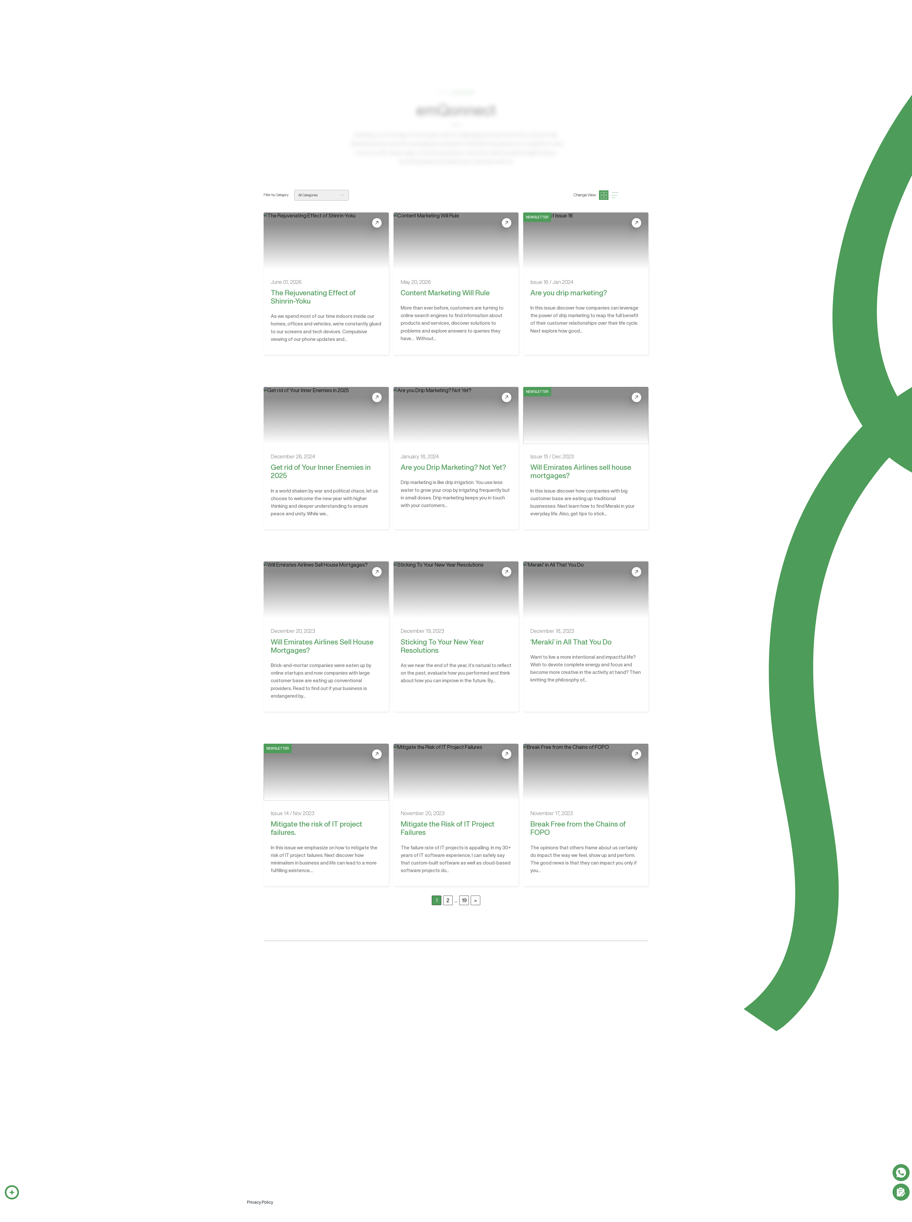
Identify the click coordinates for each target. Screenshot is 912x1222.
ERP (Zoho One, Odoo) (350, 1140)
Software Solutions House (282, 1099)
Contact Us (646, 18)
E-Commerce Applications (269, 1175)
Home (443, 92)
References (586, 19)
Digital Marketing (547, 1122)
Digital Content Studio (501, 1099)
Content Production (601, 1122)
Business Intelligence (264, 1166)
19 (464, 900)
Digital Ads (540, 1149)
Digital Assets (594, 1140)
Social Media (542, 1157)
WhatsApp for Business (267, 1157)
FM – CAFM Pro (344, 1149)
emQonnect (544, 19)
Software (435, 19)
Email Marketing (544, 1131)
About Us (504, 19)
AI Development (261, 1149)
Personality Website (488, 1140)
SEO (534, 1140)
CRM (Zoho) (341, 1131)
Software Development (269, 1122)
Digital (469, 19)
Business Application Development (276, 1131)
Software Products (349, 1122)
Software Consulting (267, 1183)
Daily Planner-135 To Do (351, 1157)
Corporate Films (596, 1131)
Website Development (493, 1122)
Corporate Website (488, 1131)
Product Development (266, 1201)
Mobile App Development (269, 1140)
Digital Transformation (266, 1192)
